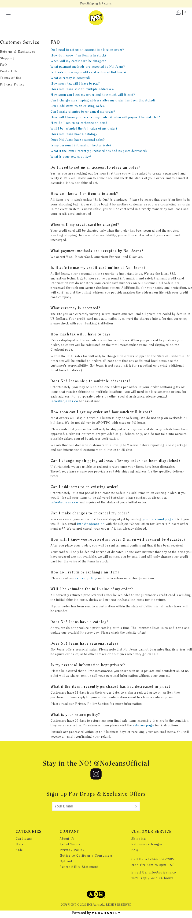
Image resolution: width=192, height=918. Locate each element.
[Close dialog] (181, 406)
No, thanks (50, 486)
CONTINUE (50, 470)
